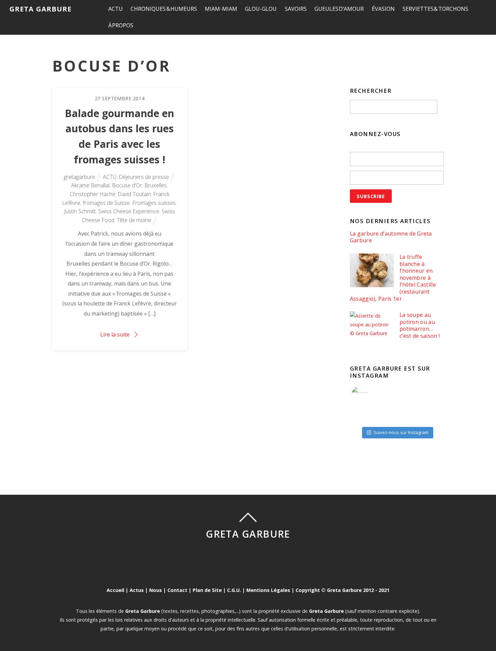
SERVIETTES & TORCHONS (435, 8)
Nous (155, 590)
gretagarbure (79, 177)
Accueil (115, 590)
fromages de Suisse (106, 203)
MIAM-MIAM (221, 8)
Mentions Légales (268, 590)
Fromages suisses (154, 203)
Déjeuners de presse (144, 177)
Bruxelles (155, 185)
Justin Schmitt (80, 211)
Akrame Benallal (90, 185)
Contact (177, 590)
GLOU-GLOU (261, 8)
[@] (369, 394)
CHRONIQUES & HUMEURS (164, 8)
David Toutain (134, 194)
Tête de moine (134, 220)
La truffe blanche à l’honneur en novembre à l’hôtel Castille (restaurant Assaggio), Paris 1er (393, 277)
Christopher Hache (92, 194)
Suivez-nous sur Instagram (401, 432)
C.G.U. (234, 590)
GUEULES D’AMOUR (339, 8)
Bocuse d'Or (127, 185)
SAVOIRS (296, 8)
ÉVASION (383, 8)
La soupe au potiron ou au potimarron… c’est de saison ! (419, 325)
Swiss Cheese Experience (128, 211)
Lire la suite (115, 334)
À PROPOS (121, 25)
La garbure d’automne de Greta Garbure (391, 237)
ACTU (115, 8)
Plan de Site (207, 590)
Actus (137, 590)
